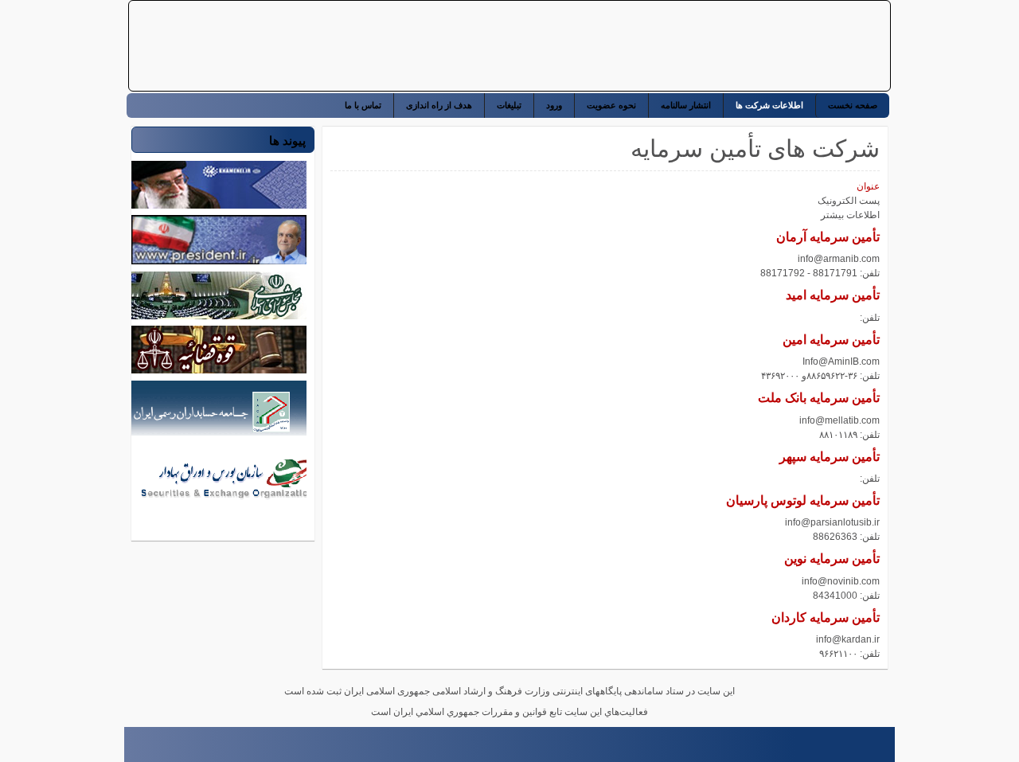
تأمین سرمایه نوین (832, 558)
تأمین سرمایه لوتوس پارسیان (803, 500)
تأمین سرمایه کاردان (825, 617)
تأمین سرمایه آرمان (828, 237)
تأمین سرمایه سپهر (829, 456)
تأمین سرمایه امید (833, 295)
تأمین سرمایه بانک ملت (819, 397)
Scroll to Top (131, 749)
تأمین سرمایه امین (831, 339)
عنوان (868, 186)
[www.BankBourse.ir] (782, 46)
